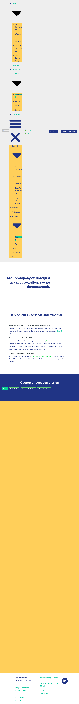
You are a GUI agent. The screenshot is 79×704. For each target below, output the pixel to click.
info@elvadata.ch (22, 688)
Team (17, 106)
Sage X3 (59, 331)
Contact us (16, 114)
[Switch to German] (28, 130)
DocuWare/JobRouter (18, 48)
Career (17, 110)
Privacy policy (20, 697)
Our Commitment (18, 27)
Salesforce (16, 65)
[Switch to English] (28, 133)
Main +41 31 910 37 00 (23, 691)
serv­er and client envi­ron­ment (42, 356)
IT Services (16, 69)
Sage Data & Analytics (18, 58)
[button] (15, 131)
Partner (17, 101)
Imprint (18, 700)
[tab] (5, 388)
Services (18, 41)
